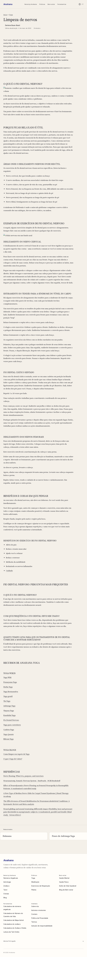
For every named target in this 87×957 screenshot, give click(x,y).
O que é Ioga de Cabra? (12, 759)
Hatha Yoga (8, 687)
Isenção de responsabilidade (41, 926)
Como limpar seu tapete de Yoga (16, 754)
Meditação (35, 882)
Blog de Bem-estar (66, 890)
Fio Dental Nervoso (11, 720)
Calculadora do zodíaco (12, 924)
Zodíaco (6, 886)
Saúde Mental (64, 878)
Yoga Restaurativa (10, 691)
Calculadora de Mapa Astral (13, 920)
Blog (5, 898)
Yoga (11, 15)
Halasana (7, 836)
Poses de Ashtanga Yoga (63, 836)
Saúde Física (63, 882)
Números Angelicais (10, 878)
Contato (34, 914)
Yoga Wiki (7, 677)
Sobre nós (35, 906)
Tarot (5, 890)
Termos (34, 922)
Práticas (42, 4)
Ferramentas (61, 4)
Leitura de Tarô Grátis (11, 932)
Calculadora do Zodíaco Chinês (14, 928)
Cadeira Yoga (8, 729)
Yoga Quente (8, 734)
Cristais (6, 894)
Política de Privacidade (39, 918)
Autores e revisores (38, 910)
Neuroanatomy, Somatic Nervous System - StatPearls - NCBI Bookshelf (31, 780)
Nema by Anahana (31, 4)
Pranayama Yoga (10, 682)
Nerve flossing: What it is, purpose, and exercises (23, 776)
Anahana (7, 4)
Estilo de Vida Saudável (67, 886)
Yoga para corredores (12, 725)
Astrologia (7, 882)
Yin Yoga (6, 701)
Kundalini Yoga (9, 715)
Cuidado (9, 570)
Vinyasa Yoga (8, 710)
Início (5, 15)
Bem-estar (51, 4)
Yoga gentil (8, 696)
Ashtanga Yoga (9, 706)
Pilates (33, 890)
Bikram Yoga (8, 739)
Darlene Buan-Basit (12, 25)
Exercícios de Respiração (40, 886)
